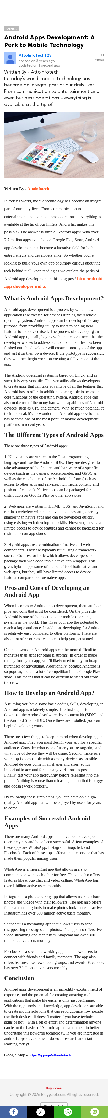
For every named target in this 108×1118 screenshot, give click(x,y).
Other (11, 29)
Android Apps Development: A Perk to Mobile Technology (49, 41)
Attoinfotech (38, 189)
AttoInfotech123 (35, 54)
